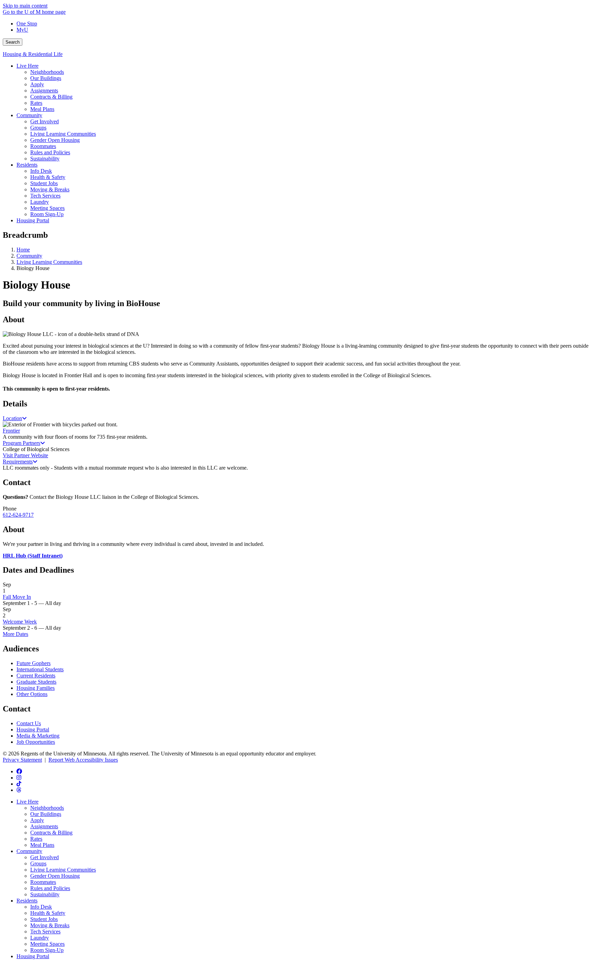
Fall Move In (17, 597)
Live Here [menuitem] (27, 66)
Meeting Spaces (47, 944)
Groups (38, 863)
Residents (26, 901)
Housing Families (35, 688)
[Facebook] (19, 771)
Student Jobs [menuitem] (44, 183)
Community (29, 256)
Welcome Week (20, 622)
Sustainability (44, 894)
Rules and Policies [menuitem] (50, 152)
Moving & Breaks (49, 925)
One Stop (26, 23)
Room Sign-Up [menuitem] (47, 214)
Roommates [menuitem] (43, 146)
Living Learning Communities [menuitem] (63, 134)
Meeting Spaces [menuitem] (47, 208)
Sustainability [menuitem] (44, 158)
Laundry (39, 938)
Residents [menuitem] (26, 165)
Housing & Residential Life (33, 54)
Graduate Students (36, 682)
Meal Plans (42, 845)
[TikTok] (18, 784)
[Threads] (18, 790)
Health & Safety (47, 913)
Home (23, 250)
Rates (36, 839)
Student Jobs (44, 919)
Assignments (44, 826)
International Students (40, 669)
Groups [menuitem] (38, 128)
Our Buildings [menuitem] (45, 78)
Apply (37, 820)
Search (13, 42)
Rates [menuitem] (36, 103)
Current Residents (35, 675)
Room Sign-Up (47, 950)
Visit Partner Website (25, 455)
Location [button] (12, 418)
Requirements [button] (18, 461)
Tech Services (45, 931)
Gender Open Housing (55, 876)
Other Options (31, 694)
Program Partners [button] (21, 443)
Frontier (11, 431)
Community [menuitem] (29, 115)
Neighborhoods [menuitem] (47, 72)
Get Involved (44, 857)
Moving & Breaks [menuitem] (49, 189)
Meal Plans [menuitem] (42, 109)
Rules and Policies (50, 888)
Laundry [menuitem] (39, 202)
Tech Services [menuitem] (45, 196)
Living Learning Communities (49, 262)
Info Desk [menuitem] (41, 171)
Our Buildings (45, 814)
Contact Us (28, 723)
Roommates (43, 882)
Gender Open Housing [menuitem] (55, 140)
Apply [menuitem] (37, 84)
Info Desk (41, 907)
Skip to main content (25, 6)
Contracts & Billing (51, 832)
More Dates (15, 634)
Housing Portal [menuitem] (32, 220)
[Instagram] (18, 778)
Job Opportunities (35, 742)
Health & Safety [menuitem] (47, 177)
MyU (22, 30)
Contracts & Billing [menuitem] (51, 97)
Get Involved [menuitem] (44, 121)
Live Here (27, 802)
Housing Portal (32, 729)
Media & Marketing (37, 736)
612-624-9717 (18, 515)
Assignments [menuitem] (44, 90)
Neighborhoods (47, 808)
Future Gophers (33, 663)
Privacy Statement (22, 760)
